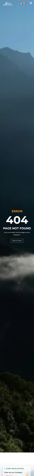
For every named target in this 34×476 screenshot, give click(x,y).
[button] (30, 3)
